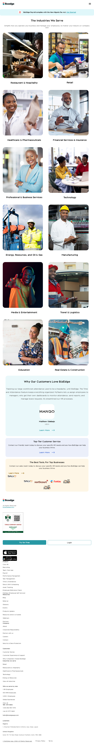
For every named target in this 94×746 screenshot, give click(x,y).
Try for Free (24, 542)
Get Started (71, 12)
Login (69, 543)
